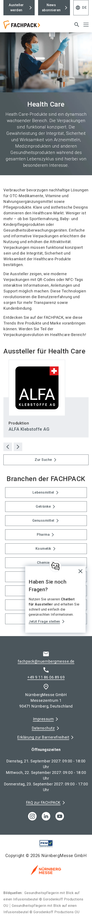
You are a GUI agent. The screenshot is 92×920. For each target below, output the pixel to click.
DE (81, 7)
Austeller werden (16, 7)
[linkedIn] (46, 816)
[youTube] (59, 816)
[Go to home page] (31, 26)
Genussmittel (43, 520)
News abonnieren (51, 7)
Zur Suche (43, 460)
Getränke (43, 506)
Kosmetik (43, 549)
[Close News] (55, 566)
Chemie (43, 563)
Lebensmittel (43, 492)
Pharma (43, 535)
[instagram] (32, 816)
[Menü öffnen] (86, 24)
